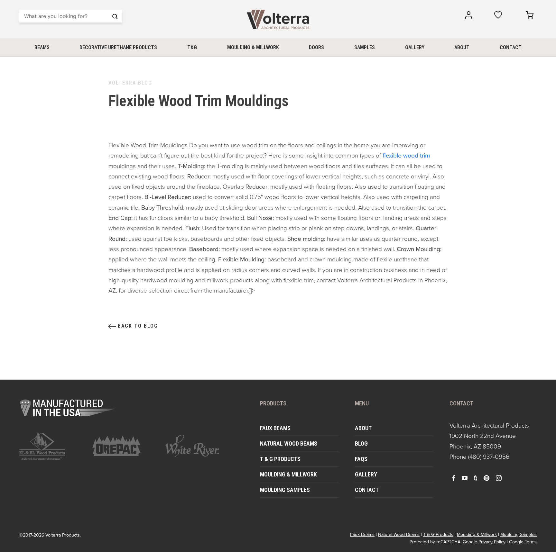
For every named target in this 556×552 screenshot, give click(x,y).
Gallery (414, 47)
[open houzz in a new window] (475, 477)
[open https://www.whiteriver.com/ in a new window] (197, 446)
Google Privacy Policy (484, 541)
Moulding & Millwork (253, 47)
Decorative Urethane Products (118, 47)
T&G (192, 47)
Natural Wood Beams (288, 443)
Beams (42, 47)
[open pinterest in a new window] (486, 477)
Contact (511, 47)
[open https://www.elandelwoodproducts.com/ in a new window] (52, 446)
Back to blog (137, 326)
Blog (361, 443)
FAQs (361, 459)
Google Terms (523, 541)
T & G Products (280, 459)
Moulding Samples (285, 489)
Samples (364, 47)
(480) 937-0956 (488, 456)
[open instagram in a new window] (498, 477)
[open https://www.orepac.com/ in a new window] (125, 446)
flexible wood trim (406, 155)
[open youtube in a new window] (464, 477)
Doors (316, 47)
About (461, 47)
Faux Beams (275, 428)
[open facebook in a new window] (453, 477)
